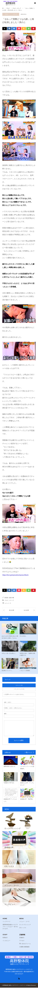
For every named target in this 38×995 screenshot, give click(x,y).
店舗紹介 (21, 937)
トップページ (6, 921)
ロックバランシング (25, 924)
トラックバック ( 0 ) (19, 689)
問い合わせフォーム (25, 943)
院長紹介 (5, 937)
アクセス (21, 940)
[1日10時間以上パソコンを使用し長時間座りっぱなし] (27, 610)
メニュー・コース (24, 921)
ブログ (6, 14)
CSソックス (22, 927)
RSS (19, 978)
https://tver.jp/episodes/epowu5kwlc (15, 575)
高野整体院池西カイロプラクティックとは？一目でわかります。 (10, 926)
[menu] (35, 3)
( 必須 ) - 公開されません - (13, 708)
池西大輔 (11, 597)
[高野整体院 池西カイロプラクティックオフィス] (10, 3)
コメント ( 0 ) (19, 685)
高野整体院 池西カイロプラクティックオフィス (14, 985)
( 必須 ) (7, 702)
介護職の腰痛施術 (24, 947)
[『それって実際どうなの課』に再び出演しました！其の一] (10, 610)
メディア (15, 14)
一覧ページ (28, 752)
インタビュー (6, 940)
